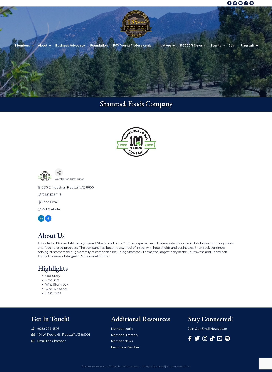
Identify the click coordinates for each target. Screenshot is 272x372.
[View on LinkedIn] (41, 220)
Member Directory (124, 335)
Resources (53, 293)
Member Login (122, 328)
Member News (122, 341)
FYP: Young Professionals (132, 45)
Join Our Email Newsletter (207, 328)
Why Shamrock (56, 284)
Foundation (99, 45)
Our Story (52, 276)
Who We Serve (56, 289)
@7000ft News (191, 45)
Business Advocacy (70, 45)
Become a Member (125, 347)
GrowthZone (183, 366)
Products (52, 280)
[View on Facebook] (48, 220)
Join (232, 45)
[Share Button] (59, 172)
